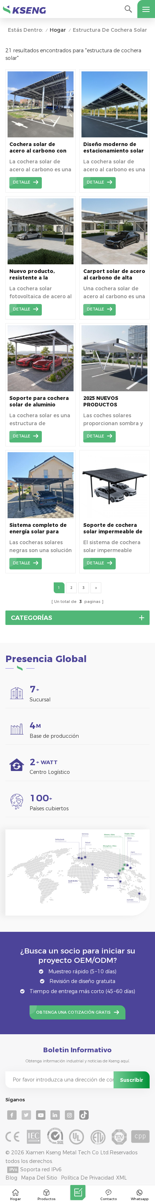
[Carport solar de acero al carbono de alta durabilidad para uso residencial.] (114, 262)
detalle (21, 182)
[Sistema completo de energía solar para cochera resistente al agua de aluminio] (41, 516)
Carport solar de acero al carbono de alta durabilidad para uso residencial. (114, 274)
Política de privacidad (87, 1178)
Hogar (58, 30)
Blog (11, 1178)
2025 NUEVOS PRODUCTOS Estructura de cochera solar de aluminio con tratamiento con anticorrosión (113, 401)
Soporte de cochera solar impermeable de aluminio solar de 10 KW (112, 528)
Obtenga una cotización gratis (73, 1012)
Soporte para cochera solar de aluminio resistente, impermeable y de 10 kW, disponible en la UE (40, 401)
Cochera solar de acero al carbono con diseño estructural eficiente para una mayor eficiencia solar (38, 147)
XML (121, 1178)
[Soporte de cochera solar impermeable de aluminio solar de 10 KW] (114, 516)
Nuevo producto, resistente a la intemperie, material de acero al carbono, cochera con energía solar (37, 274)
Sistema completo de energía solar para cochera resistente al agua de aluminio (38, 528)
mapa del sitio (39, 1178)
